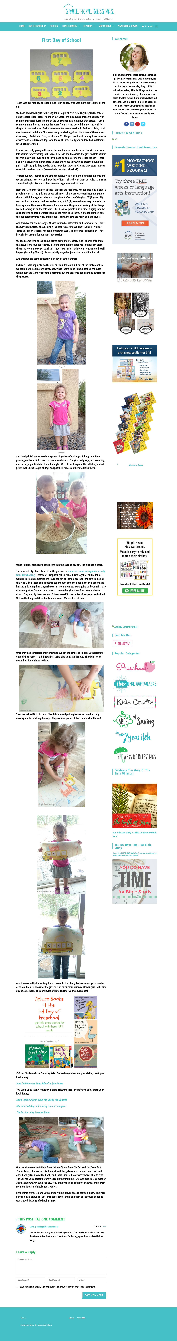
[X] (143, 124)
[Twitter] (148, 26)
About (71, 1318)
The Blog (54, 26)
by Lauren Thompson (41, 1106)
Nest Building (105, 26)
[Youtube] (151, 26)
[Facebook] (143, 26)
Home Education (69, 26)
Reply (104, 1226)
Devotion (87, 26)
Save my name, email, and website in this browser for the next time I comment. (57, 1286)
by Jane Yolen (39, 1083)
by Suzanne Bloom (33, 1112)
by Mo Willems (41, 1099)
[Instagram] (146, 26)
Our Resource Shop (37, 26)
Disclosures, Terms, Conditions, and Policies (36, 1325)
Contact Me (81, 1318)
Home (22, 26)
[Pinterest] (137, 124)
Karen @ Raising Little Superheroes (44, 1226)
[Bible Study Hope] (134, 881)
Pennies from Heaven (127, 26)
